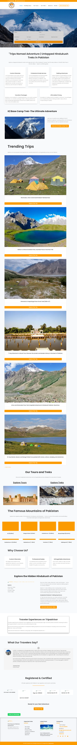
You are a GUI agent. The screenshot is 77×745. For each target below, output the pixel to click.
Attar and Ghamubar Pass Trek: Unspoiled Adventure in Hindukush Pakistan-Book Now (35, 405)
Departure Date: (54, 37)
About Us (50, 5)
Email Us (61, 728)
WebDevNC (51, 743)
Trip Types (29, 37)
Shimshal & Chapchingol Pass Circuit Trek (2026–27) (35, 301)
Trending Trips (27, 5)
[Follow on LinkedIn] (60, 736)
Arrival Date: (41, 37)
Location (61, 732)
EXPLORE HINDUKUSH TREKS (48, 607)
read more (35, 203)
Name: (15, 32)
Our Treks (43, 5)
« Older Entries (7, 467)
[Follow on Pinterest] (65, 736)
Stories (55, 5)
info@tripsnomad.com (65, 730)
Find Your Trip (38, 708)
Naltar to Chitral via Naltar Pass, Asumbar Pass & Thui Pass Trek (35, 249)
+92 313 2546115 (63, 726)
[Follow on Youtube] (68, 736)
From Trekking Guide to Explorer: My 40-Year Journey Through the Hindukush (46, 734)
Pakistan (61, 733)
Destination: (16, 37)
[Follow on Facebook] (58, 736)
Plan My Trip (38, 41)
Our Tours (35, 5)
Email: (40, 32)
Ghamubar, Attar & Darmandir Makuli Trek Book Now (35, 197)
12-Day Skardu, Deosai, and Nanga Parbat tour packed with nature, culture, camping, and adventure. (35, 457)
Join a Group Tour (64, 5)
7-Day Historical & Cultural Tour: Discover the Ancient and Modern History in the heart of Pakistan (35, 353)
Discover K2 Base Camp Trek (60, 126)
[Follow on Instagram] (63, 736)
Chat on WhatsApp (14, 714)
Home (21, 5)
